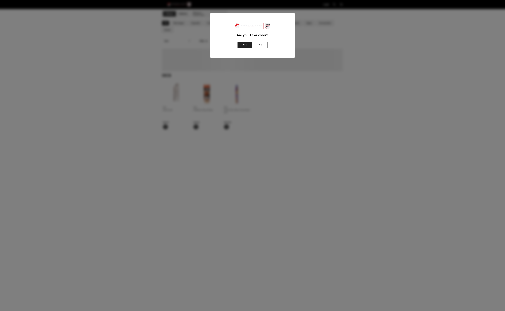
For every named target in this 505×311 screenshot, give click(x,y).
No (260, 45)
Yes (245, 45)
